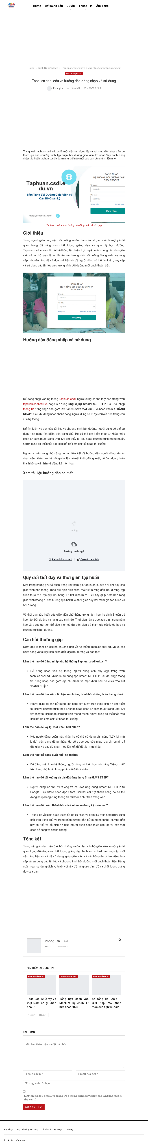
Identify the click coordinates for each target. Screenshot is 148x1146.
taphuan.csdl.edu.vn (35, 404)
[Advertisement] (74, 39)
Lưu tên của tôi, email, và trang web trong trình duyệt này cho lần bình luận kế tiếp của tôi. (73, 1097)
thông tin (28, 409)
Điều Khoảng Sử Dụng (27, 1129)
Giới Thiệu (8, 1129)
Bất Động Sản (54, 6)
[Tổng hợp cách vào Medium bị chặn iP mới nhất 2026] (74, 985)
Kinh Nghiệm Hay (74, 74)
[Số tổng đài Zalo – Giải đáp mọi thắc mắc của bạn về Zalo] (106, 985)
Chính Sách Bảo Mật (52, 1129)
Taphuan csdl (67, 399)
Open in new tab (89, 559)
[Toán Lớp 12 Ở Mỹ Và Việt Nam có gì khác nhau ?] (41, 985)
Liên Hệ (69, 1129)
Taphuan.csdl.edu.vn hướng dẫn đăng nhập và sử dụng (74, 225)
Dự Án (71, 6)
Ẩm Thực (102, 6)
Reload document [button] (61, 559)
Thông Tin (85, 6)
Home (37, 6)
